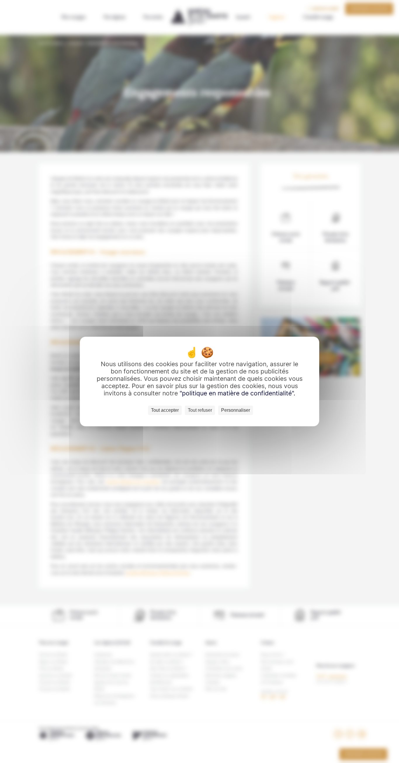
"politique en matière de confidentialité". (237, 393)
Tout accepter (165, 410)
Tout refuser (200, 410)
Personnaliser (235, 410)
